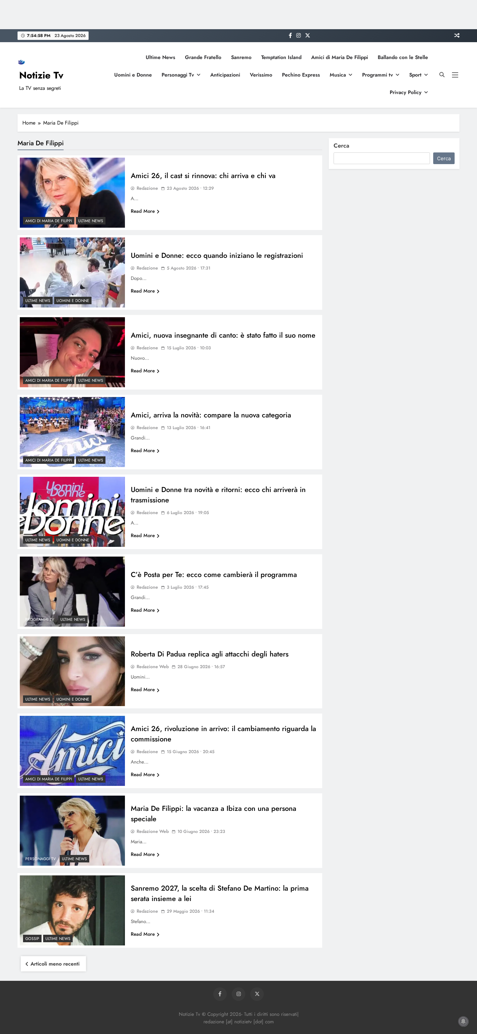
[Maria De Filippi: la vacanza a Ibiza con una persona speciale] (72, 831)
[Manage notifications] (463, 1021)
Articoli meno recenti (55, 964)
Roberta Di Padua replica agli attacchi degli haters (209, 654)
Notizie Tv (41, 75)
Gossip (32, 939)
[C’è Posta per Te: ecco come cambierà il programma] (72, 592)
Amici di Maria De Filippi (339, 57)
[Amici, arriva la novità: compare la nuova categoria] (72, 432)
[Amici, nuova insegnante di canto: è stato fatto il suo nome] (72, 352)
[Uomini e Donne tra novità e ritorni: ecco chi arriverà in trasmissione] (72, 512)
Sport (415, 74)
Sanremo (241, 57)
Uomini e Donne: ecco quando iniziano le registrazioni (217, 255)
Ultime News (160, 57)
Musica (338, 74)
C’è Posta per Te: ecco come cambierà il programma (214, 574)
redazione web (153, 831)
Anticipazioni (225, 74)
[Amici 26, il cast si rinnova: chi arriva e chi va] (72, 193)
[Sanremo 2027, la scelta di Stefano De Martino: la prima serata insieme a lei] (72, 910)
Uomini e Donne (133, 74)
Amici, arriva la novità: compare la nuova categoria (211, 415)
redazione (147, 188)
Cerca (341, 145)
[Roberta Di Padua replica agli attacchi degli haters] (72, 671)
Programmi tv (377, 74)
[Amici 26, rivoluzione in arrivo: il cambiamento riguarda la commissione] (72, 751)
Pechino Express (301, 74)
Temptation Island (281, 57)
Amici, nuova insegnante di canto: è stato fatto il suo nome (223, 335)
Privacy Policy (406, 92)
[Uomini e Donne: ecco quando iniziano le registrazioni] (72, 272)
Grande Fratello (203, 57)
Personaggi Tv (178, 74)
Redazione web (153, 666)
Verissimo (261, 74)
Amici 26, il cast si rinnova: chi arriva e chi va (203, 175)
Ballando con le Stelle (403, 57)
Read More (143, 211)
